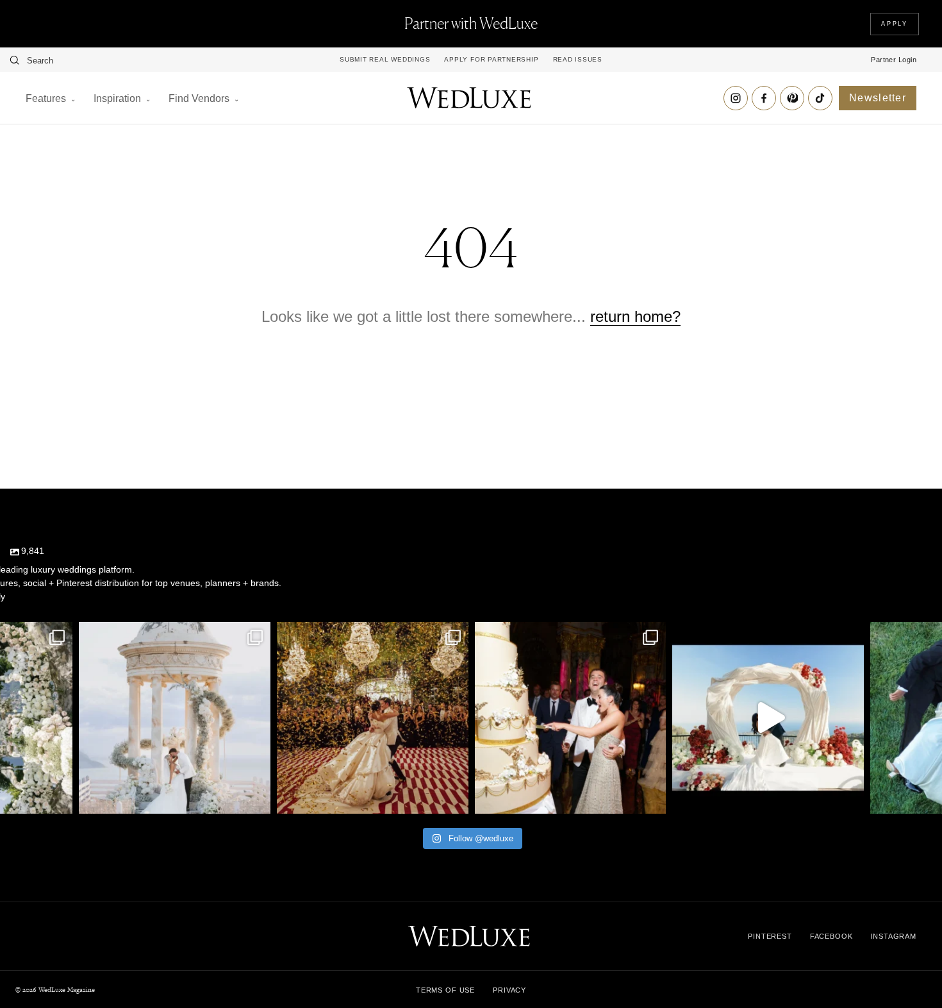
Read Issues (577, 59)
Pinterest (770, 936)
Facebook (831, 936)
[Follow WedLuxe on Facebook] (764, 98)
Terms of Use (445, 990)
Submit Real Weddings (385, 59)
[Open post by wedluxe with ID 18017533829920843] (174, 718)
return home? (635, 316)
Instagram (893, 936)
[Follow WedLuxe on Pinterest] (792, 98)
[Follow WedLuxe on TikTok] (820, 98)
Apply (894, 24)
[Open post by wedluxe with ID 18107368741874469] (768, 718)
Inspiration (117, 98)
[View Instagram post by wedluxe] (59, 798)
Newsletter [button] (877, 97)
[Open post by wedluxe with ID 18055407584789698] (570, 718)
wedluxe (173, 634)
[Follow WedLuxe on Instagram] (735, 98)
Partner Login (893, 59)
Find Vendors (199, 98)
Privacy (509, 990)
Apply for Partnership (491, 59)
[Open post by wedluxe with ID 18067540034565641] (372, 718)
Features (46, 98)
